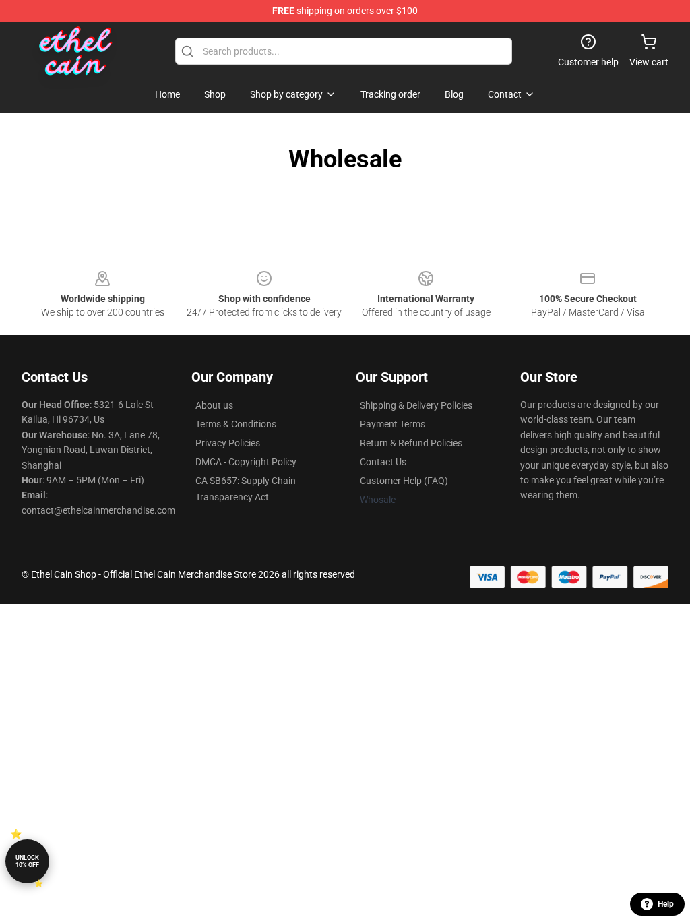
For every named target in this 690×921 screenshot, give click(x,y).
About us (214, 405)
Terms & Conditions (235, 424)
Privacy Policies (227, 443)
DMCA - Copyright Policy (245, 461)
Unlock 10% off (27, 861)
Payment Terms (392, 424)
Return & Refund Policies (411, 443)
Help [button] (666, 904)
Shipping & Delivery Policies (416, 405)
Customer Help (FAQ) (404, 480)
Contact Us (383, 461)
